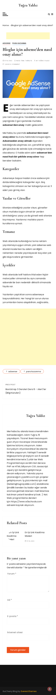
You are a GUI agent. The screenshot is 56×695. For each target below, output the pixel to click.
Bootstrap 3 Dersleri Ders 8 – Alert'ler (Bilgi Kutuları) (25, 391)
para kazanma (33, 371)
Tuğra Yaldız (28, 5)
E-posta (12, 616)
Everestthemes (29, 691)
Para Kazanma (19, 43)
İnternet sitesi (15, 632)
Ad (9, 599)
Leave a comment (12, 64)
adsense (12, 371)
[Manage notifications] (49, 689)
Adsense (6, 43)
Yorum (11, 573)
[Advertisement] (28, 35)
